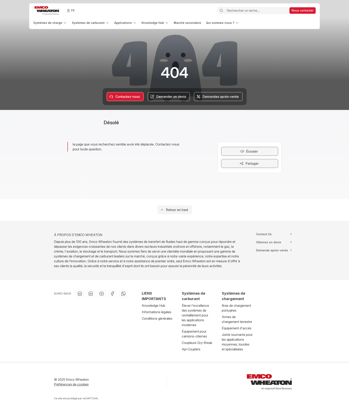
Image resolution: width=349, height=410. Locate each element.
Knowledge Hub (153, 306)
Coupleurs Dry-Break (197, 343)
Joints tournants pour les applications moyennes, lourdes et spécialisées (237, 342)
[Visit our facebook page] (112, 293)
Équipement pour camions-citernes (194, 333)
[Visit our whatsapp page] (123, 293)
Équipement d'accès (236, 328)
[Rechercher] (221, 10)
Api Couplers (191, 349)
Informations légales (156, 312)
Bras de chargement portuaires (236, 308)
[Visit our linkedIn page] (80, 293)
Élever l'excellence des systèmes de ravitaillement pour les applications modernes (195, 315)
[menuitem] (50, 23)
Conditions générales (157, 318)
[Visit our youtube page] (101, 293)
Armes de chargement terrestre (237, 319)
